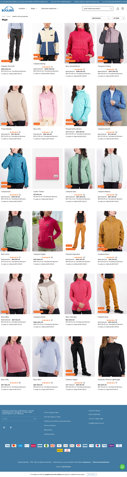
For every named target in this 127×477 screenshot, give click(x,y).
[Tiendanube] (63, 467)
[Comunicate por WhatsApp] (122, 467)
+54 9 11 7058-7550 (96, 419)
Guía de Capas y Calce (52, 417)
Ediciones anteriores (49, 8)
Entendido (91, 474)
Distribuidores (49, 434)
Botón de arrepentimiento (101, 462)
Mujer (33, 8)
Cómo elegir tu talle (51, 412)
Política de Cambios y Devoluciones (57, 421)
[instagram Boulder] (4, 427)
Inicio (3, 16)
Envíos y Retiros (50, 425)
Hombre (22, 8)
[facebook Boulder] (11, 427)
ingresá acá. (87, 462)
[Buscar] (111, 8)
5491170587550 (94, 414)
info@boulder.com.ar (96, 423)
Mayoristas (48, 430)
